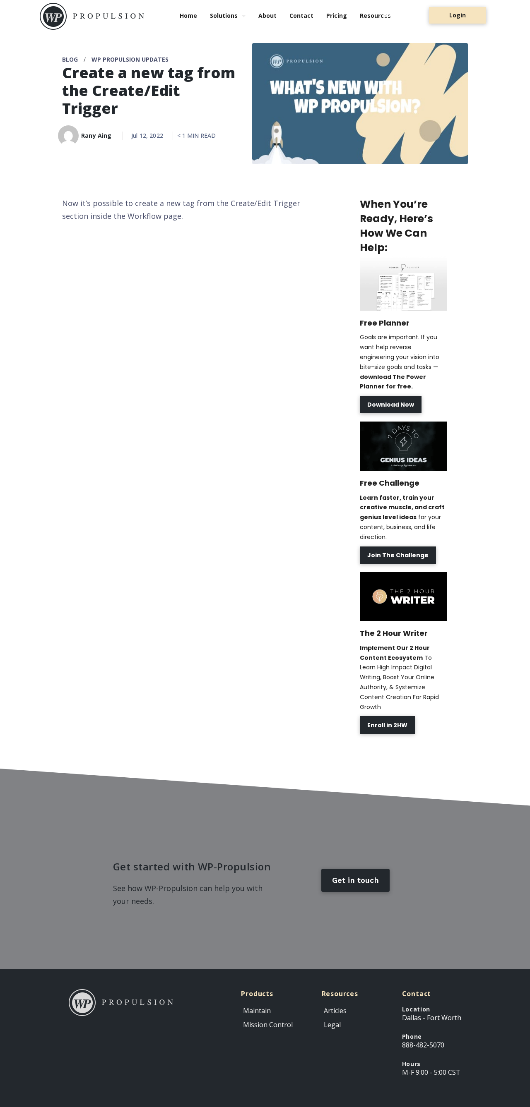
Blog (70, 59)
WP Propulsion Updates (130, 59)
